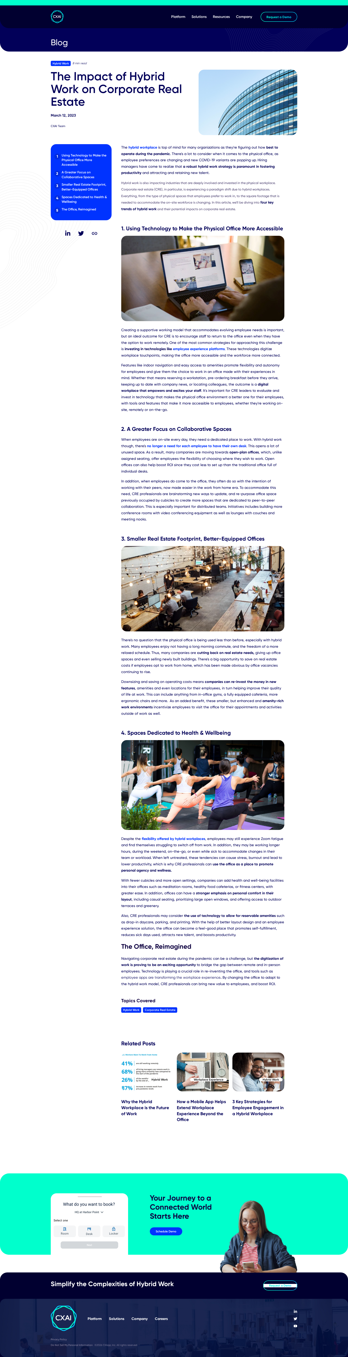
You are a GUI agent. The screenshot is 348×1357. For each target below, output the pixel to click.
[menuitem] (295, 1311)
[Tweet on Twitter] (81, 233)
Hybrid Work (61, 63)
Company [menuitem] (244, 16)
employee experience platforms (199, 348)
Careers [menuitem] (161, 1318)
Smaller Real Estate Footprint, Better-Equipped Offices (84, 186)
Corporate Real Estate (160, 1010)
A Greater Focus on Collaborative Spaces (78, 174)
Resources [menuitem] (221, 16)
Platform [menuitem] (178, 16)
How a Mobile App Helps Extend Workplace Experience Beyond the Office (201, 1110)
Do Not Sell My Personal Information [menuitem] (72, 1345)
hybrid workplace (142, 147)
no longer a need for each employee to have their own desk (196, 446)
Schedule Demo (166, 1231)
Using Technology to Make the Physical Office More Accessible (84, 160)
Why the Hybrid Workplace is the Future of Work (145, 1107)
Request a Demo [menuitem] (278, 17)
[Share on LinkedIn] (68, 233)
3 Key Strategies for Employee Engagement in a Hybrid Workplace (258, 1107)
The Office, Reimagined (79, 209)
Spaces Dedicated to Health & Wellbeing (84, 199)
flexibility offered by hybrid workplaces (173, 838)
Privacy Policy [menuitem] (59, 1339)
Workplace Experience (208, 1079)
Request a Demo (280, 1285)
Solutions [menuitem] (199, 16)
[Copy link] (94, 233)
